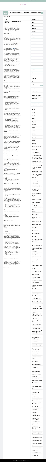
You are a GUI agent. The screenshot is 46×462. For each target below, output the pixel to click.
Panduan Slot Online (34, 312)
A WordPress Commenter (35, 105)
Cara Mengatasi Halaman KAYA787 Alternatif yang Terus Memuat (23, 12)
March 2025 (33, 133)
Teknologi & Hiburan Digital (35, 396)
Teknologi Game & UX (34, 426)
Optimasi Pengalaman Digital (35, 274)
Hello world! (40, 105)
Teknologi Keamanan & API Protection (36, 433)
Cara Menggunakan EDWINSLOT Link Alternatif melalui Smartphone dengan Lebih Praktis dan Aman (37, 91)
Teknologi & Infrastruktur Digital (36, 397)
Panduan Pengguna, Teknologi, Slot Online (37, 308)
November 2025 (34, 121)
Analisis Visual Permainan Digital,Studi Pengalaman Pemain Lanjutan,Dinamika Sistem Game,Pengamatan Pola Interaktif (37, 157)
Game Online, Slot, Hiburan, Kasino (36, 199)
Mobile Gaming (34, 268)
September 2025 (34, 124)
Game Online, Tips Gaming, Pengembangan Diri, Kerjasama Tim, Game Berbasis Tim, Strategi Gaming (37, 202)
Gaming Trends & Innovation (35, 213)
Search (33, 84)
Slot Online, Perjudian (34, 376)
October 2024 (33, 140)
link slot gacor (34, 31)
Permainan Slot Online (35, 347)
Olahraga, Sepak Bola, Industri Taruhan (36, 271)
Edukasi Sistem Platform (35, 183)
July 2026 (33, 109)
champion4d (5, 168)
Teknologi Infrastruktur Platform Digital (37, 432)
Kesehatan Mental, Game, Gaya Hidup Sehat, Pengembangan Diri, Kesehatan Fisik (36, 257)
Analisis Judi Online (34, 149)
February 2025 (34, 134)
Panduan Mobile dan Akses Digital (36, 298)
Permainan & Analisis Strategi (35, 339)
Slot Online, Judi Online (35, 367)
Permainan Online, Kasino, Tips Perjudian (37, 344)
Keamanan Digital (34, 236)
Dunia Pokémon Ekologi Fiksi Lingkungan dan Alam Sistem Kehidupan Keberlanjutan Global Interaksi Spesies (37, 172)
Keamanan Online (34, 241)
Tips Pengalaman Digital (35, 450)
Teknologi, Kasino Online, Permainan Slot (37, 443)
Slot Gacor (33, 37)
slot (32, 34)
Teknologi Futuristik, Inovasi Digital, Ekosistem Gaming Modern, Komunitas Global (37, 424)
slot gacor (33, 72)
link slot (33, 40)
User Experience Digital (35, 455)
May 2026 (33, 112)
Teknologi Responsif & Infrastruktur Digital (37, 440)
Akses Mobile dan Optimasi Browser (36, 146)
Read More (5, 153)
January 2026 (33, 118)
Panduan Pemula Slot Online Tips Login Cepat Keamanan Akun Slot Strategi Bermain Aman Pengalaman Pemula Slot (37, 301)
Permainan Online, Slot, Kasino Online (36, 345)
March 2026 (33, 115)
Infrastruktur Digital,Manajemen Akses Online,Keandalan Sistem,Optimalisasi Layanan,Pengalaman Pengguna (36, 222)
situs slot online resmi (35, 361)
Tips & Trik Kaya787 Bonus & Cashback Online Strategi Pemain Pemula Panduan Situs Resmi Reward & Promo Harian (37, 448)
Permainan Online (34, 342)
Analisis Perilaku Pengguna (35, 152)
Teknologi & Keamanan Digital (35, 403)
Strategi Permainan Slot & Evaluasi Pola (37, 386)
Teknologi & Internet (34, 400)
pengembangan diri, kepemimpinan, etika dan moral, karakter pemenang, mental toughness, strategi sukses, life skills (37, 331)
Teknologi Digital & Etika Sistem (36, 415)
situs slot (33, 69)
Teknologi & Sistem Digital (35, 406)
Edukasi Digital (34, 177)
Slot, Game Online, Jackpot (35, 382)
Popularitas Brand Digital (35, 353)
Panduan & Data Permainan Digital (36, 277)
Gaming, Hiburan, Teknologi (35, 214)
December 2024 (34, 137)
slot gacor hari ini (34, 66)
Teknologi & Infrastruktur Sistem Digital (37, 399)
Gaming (33, 209)
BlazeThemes (29, 460)
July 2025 (33, 127)
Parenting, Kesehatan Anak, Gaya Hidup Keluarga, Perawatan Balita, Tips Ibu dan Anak (37, 321)
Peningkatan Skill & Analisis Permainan (37, 333)
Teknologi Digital (34, 412)
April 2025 (33, 131)
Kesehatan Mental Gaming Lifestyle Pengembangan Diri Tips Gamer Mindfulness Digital (36, 254)
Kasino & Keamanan (34, 227)
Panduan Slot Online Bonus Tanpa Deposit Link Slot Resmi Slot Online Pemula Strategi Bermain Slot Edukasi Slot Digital (37, 314)
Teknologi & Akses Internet (35, 392)
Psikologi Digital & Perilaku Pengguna (36, 354)
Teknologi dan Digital (34, 409)
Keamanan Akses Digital (35, 230)
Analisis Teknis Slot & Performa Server (37, 155)
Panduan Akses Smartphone (35, 282)
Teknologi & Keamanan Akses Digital (36, 402)
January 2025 (33, 136)
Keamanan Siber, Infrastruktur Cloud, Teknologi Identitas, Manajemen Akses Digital (37, 248)
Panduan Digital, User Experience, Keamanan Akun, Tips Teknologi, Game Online (37, 291)
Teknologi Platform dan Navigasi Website (37, 437)
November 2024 (34, 139)
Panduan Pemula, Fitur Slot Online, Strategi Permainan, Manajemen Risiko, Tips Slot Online (37, 304)
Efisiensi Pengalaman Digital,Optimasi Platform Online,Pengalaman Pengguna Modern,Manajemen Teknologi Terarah (37, 186)
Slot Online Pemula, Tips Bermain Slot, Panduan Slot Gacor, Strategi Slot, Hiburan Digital (37, 365)
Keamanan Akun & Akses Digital (36, 233)
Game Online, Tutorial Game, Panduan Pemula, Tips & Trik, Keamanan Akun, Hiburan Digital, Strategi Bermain (36, 205)
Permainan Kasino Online (35, 341)
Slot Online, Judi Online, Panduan (36, 371)
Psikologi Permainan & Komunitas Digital (37, 356)
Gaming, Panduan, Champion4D (36, 216)
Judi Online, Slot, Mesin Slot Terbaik (36, 224)
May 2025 (33, 130)
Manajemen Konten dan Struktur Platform (37, 265)
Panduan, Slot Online (34, 318)
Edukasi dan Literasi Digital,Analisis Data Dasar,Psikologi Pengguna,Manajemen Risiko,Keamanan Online (37, 175)
